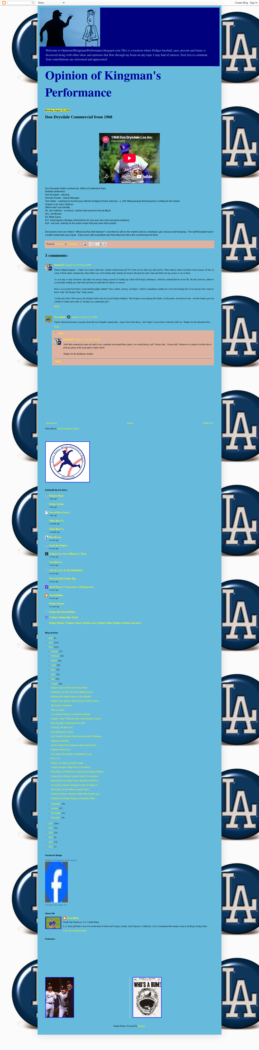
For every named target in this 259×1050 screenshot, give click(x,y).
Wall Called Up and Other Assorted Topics (70, 789)
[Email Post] (84, 244)
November (56, 812)
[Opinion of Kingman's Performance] (56, 901)
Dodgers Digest (56, 495)
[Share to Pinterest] (105, 244)
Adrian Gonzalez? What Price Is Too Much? (70, 767)
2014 (51, 827)
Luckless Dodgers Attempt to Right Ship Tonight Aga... (76, 793)
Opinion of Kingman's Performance (61, 860)
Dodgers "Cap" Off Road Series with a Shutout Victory (76, 718)
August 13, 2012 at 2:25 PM (84, 316)
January (55, 651)
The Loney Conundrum (61, 705)
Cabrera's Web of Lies (61, 749)
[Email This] (90, 244)
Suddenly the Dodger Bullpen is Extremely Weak (73, 798)
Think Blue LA (56, 520)
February (55, 655)
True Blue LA (55, 562)
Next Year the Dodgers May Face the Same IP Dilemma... (77, 736)
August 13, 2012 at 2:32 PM (87, 339)
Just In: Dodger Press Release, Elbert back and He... (74, 744)
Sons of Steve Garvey (59, 512)
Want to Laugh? (58, 709)
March (54, 660)
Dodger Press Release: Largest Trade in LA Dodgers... (75, 776)
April (54, 664)
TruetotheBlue (56, 595)
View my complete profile (74, 930)
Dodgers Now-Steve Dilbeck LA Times (67, 553)
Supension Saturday (60, 740)
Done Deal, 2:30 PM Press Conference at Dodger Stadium (77, 771)
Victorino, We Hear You (62, 727)
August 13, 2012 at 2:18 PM (78, 264)
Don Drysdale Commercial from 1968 (68, 722)
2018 (51, 841)
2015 (51, 832)
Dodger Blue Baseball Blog (62, 611)
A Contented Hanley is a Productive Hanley (70, 713)
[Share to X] (97, 244)
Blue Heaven (55, 537)
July (53, 678)
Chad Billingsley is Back (62, 731)
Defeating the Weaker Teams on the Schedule (71, 696)
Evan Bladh (60, 317)
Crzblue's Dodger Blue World (63, 617)
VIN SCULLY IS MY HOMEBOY (66, 570)
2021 (51, 846)
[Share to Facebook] (101, 244)
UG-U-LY (55, 758)
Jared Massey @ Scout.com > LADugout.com (71, 586)
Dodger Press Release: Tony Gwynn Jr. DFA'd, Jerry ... (76, 700)
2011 (51, 642)
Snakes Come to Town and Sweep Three (69, 687)
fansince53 (59, 264)
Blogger (141, 1025)
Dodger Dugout (56, 603)
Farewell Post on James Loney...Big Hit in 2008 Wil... (75, 780)
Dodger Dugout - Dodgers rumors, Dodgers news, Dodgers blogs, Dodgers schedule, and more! (95, 622)
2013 (51, 823)
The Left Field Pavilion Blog (62, 578)
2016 (51, 837)
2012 (51, 646)
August (54, 683)
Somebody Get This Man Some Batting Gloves (72, 691)
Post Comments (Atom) (68, 428)
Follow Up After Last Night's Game (67, 762)
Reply (57, 306)
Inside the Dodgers (58, 545)
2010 (51, 637)
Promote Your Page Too (56, 905)
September (56, 803)
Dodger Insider (56, 504)
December (56, 817)
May (53, 669)
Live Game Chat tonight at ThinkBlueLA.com (71, 753)
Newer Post (51, 422)
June (53, 674)
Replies (61, 333)
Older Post (208, 422)
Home (130, 422)
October (55, 808)
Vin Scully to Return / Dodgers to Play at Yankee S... (75, 784)
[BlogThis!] (94, 244)
